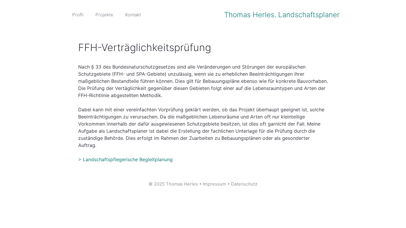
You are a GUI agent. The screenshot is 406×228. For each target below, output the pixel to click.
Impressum (214, 184)
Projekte (104, 15)
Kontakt (133, 15)
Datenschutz (244, 184)
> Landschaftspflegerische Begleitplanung (125, 159)
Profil (78, 15)
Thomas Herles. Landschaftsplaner (282, 14)
